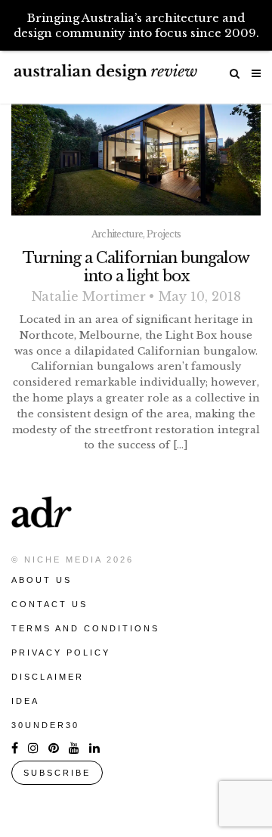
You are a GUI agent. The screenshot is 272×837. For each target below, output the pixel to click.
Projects (164, 234)
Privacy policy (60, 652)
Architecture (117, 234)
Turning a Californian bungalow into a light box (136, 267)
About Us (41, 579)
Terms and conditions (85, 628)
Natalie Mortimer (89, 296)
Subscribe (57, 772)
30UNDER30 (45, 725)
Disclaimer (47, 676)
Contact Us (49, 604)
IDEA (25, 700)
